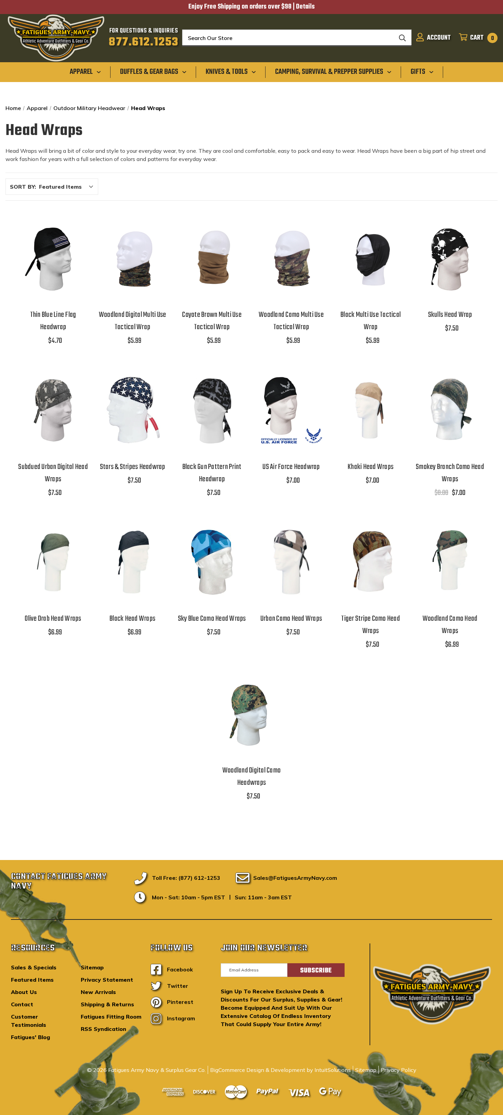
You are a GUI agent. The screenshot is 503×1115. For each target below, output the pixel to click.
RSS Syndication (103, 1028)
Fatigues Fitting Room (111, 1016)
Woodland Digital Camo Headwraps (251, 777)
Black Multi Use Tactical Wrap (370, 321)
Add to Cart (53, 275)
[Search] (402, 38)
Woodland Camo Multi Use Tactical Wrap (291, 321)
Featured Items (32, 979)
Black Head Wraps (132, 618)
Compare (51, 258)
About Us (24, 992)
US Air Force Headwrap (291, 467)
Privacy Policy (398, 1069)
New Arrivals (98, 992)
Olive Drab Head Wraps (53, 618)
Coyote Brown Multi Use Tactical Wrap (212, 321)
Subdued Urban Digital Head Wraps (53, 473)
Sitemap (92, 967)
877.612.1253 (143, 42)
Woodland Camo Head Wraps (450, 625)
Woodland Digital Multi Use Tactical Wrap (132, 321)
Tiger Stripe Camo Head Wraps (370, 625)
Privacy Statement (107, 979)
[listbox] (68, 186)
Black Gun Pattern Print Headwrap (212, 473)
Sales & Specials (33, 967)
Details (305, 7)
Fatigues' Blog (30, 1037)
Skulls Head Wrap (450, 315)
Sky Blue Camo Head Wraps (212, 618)
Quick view (53, 240)
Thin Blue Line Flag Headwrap (53, 321)
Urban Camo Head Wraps (291, 618)
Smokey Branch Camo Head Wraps (450, 473)
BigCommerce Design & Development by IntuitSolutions (280, 1069)
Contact (22, 1004)
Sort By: (23, 186)
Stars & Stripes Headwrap (132, 467)
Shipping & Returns (107, 1004)
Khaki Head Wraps (371, 467)
